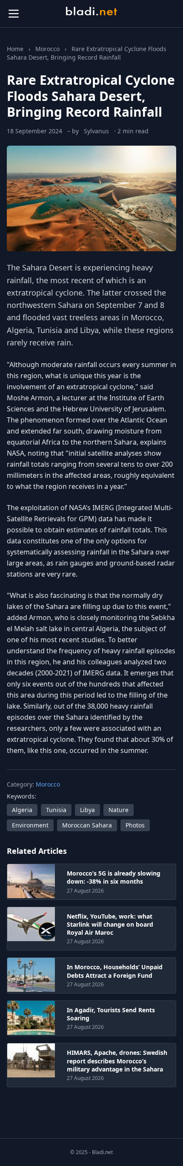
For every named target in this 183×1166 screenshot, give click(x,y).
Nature (119, 810)
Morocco (47, 49)
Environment (30, 825)
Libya (87, 810)
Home (15, 49)
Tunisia (56, 810)
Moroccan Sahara (87, 825)
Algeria (22, 810)
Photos (135, 825)
